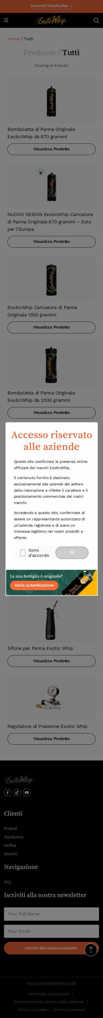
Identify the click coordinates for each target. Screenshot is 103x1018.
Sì (72, 553)
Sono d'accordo (39, 553)
